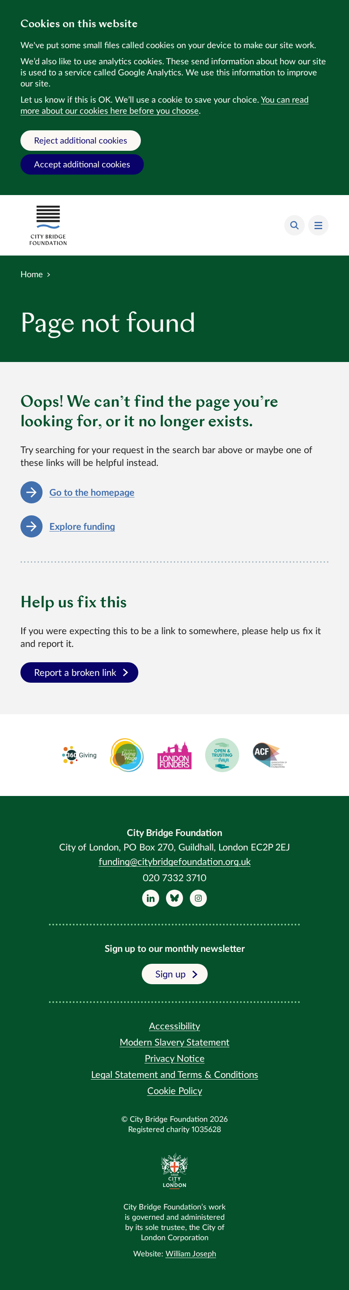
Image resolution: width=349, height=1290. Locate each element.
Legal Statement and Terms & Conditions (174, 1075)
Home (31, 274)
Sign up (170, 974)
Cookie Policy (174, 1091)
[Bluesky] (174, 898)
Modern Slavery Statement (174, 1042)
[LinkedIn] (150, 898)
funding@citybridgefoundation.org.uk (175, 862)
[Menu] (318, 225)
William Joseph (191, 1254)
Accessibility (174, 1026)
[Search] (294, 225)
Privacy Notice (175, 1058)
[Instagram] (198, 898)
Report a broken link (75, 673)
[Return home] (48, 225)
